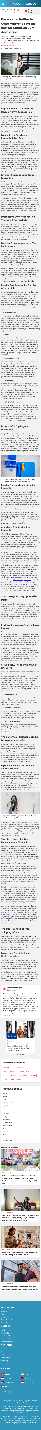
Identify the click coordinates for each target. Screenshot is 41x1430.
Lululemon (6, 1120)
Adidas (5, 1096)
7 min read (8, 48)
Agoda (5, 1093)
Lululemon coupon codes (22, 580)
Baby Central (7, 1102)
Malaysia (28, 1378)
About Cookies (6, 1323)
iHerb (4, 1099)
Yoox (4, 1137)
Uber (4, 1134)
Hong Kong (30, 11)
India (26, 1374)
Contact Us (5, 1317)
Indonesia (8, 1378)
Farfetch (6, 1114)
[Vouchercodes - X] (15, 13)
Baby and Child (16, 1079)
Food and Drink (17, 1067)
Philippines (9, 1382)
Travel (6, 1079)
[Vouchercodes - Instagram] (18, 10)
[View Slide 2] (20, 1054)
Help (2, 1314)
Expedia (5, 1111)
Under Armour (7, 1140)
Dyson (5, 1108)
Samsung (6, 1105)
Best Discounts (7, 1173)
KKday (5, 1117)
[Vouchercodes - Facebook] (15, 10)
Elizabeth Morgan (8, 45)
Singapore (29, 1382)
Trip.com (6, 1131)
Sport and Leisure (7, 11)
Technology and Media (27, 1075)
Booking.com (7, 1123)
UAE (6, 1386)
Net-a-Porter (7, 1125)
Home (4, 10)
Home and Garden (26, 1071)
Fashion (6, 1067)
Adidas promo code (8, 912)
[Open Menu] (2, 3)
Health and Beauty (10, 1071)
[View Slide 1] (18, 1054)
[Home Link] (22, 3)
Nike (4, 1128)
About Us (4, 1311)
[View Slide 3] (23, 1054)
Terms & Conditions (8, 1320)
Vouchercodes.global (23, 1401)
